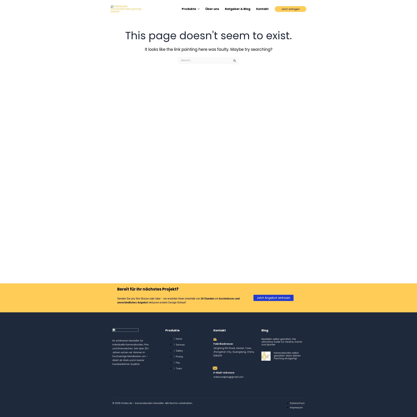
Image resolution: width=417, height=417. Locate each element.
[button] (290, 9)
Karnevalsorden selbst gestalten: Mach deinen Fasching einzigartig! (287, 355)
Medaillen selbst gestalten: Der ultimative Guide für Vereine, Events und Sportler (281, 341)
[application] (198, 9)
